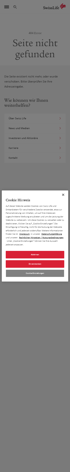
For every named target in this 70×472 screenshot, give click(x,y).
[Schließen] (63, 195)
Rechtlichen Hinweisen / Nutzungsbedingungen (41, 237)
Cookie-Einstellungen (35, 273)
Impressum (24, 234)
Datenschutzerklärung (51, 234)
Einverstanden (35, 264)
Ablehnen (35, 254)
